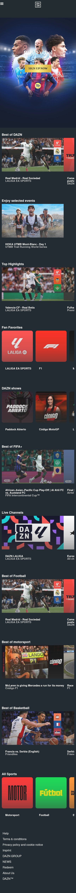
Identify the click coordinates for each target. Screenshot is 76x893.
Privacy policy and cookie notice (23, 845)
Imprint (7, 850)
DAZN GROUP (12, 856)
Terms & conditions (15, 839)
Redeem (8, 867)
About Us (8, 873)
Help (6, 833)
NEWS (7, 862)
